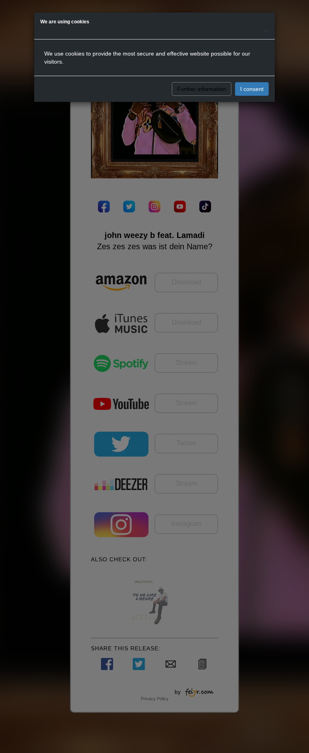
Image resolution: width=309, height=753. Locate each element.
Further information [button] (201, 89)
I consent (252, 89)
